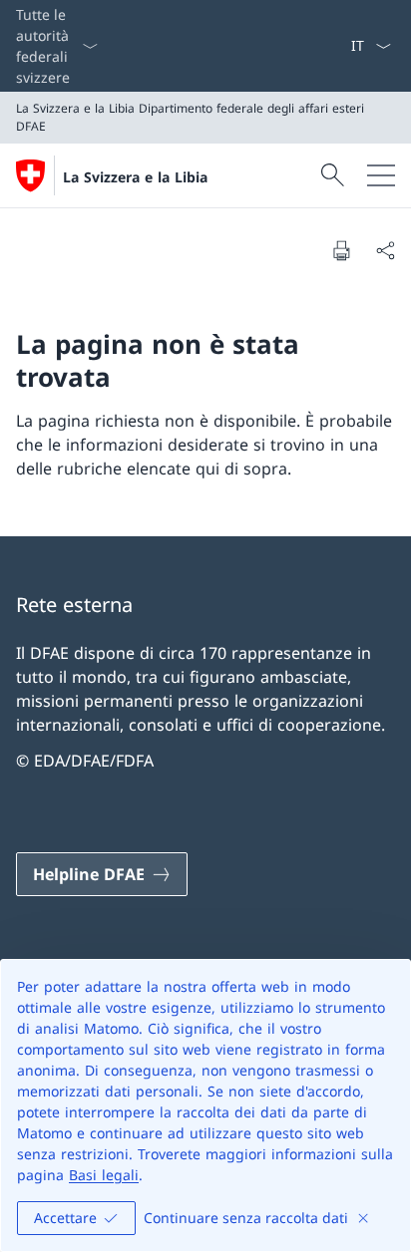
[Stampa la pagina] (341, 250)
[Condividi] (385, 250)
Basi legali (104, 1174)
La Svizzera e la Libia (135, 176)
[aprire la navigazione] (381, 175)
